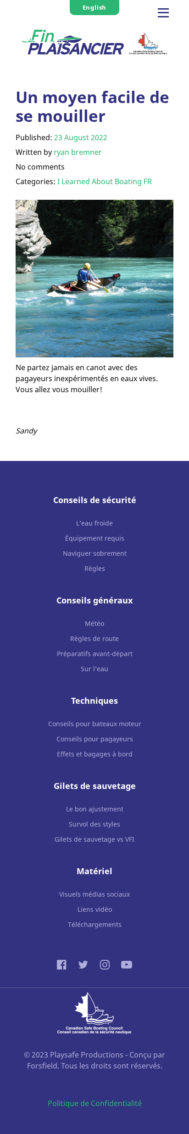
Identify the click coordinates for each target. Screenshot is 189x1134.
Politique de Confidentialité (95, 1103)
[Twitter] (84, 964)
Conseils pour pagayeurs (94, 738)
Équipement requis (94, 538)
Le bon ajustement (94, 809)
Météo (94, 623)
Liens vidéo (95, 909)
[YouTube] (126, 964)
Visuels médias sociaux (94, 894)
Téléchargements (95, 924)
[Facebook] (63, 964)
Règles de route (94, 638)
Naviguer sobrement (95, 553)
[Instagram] (106, 964)
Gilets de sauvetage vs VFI (94, 839)
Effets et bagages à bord (95, 754)
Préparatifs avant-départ (95, 653)
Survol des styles (94, 824)
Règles (94, 568)
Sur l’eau (94, 668)
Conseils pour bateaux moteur (94, 723)
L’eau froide (94, 523)
